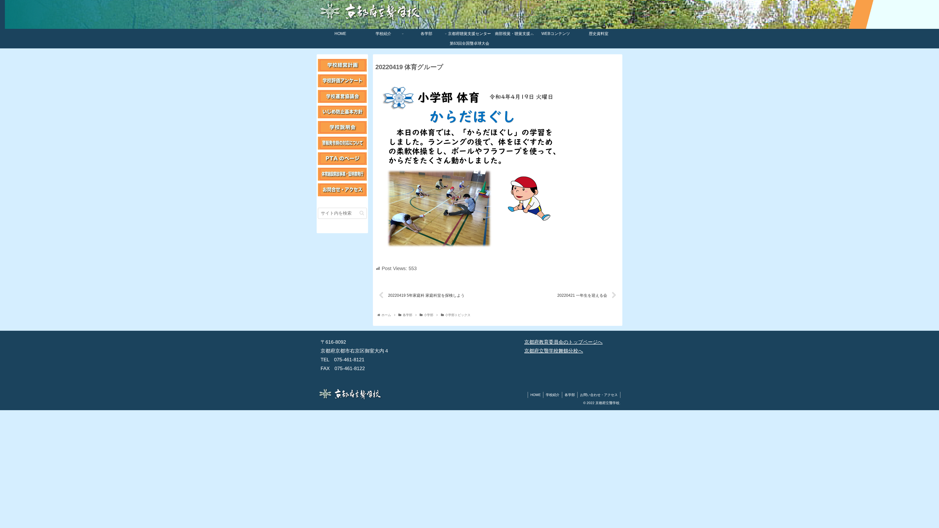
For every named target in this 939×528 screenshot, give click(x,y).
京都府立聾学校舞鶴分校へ (553, 350)
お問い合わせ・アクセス (599, 395)
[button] (362, 213)
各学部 (570, 395)
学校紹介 (552, 395)
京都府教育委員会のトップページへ (563, 342)
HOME (535, 395)
